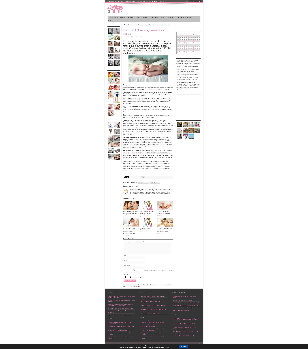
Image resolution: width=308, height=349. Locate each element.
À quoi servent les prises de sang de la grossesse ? (120, 314)
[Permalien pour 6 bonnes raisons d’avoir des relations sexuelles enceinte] (131, 209)
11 (179, 40)
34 (193, 49)
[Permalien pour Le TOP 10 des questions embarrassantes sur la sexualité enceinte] (165, 226)
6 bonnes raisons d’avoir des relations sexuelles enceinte (130, 213)
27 (184, 47)
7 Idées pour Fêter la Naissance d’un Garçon (183, 335)
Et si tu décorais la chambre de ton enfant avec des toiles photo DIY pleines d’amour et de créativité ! (188, 74)
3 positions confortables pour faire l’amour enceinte (147, 213)
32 (184, 49)
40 (197, 52)
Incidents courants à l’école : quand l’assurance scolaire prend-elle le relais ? (152, 329)
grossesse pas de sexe (143, 182)
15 (197, 40)
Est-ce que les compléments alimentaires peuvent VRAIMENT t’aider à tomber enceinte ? (120, 304)
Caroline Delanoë (131, 36)
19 (193, 43)
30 (197, 47)
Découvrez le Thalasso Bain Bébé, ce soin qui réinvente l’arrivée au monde (188, 70)
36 (179, 52)
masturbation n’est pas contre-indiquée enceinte (135, 153)
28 (188, 47)
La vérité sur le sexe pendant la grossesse (163, 212)
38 (188, 52)
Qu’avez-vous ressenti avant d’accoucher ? (183, 308)
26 (179, 47)
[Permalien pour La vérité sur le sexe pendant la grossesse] (165, 209)
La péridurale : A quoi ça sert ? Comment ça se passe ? (186, 305)
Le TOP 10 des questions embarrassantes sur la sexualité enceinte (164, 230)
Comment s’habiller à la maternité (181, 310)
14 (193, 40)
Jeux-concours (163, 1)
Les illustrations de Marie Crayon (115, 1)
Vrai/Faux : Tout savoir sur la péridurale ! (182, 300)
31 (179, 49)
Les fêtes (148, 1)
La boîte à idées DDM (130, 1)
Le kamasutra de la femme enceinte (146, 229)
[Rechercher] (199, 1)
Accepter (183, 346)
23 (188, 45)
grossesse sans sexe (155, 182)
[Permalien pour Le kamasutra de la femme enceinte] (148, 226)
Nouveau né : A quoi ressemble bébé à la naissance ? (186, 302)
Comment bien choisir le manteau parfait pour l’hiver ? (121, 326)
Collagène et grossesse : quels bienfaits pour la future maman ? (187, 88)
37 (184, 52)
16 (179, 43)
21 (179, 45)
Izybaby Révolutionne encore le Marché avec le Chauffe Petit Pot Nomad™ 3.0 (187, 78)
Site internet (127, 265)
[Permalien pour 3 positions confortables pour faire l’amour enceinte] (148, 209)
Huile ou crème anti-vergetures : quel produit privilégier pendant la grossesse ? (189, 84)
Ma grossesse (133, 25)
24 (193, 45)
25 (197, 45)
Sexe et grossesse (143, 25)
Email (125, 260)
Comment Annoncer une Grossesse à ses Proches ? (121, 308)
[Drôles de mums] (115, 12)
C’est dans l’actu (141, 1)
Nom (125, 255)
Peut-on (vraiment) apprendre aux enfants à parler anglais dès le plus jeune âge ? (188, 60)
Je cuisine (154, 1)
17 (184, 43)
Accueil (127, 25)
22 (184, 45)
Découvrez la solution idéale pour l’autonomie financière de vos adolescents (152, 325)
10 (197, 38)
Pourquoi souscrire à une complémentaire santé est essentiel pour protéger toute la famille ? (121, 329)
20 (197, 43)
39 (193, 52)
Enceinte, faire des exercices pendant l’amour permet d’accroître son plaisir (130, 230)
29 (193, 47)
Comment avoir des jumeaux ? (148, 298)
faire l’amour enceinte (154, 89)
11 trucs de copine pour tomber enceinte (150, 313)
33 (188, 49)
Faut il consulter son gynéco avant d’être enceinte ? (153, 296)
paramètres (166, 347)
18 (188, 43)
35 (197, 49)
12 (184, 40)
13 (188, 40)
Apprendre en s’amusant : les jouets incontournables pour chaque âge (186, 81)
